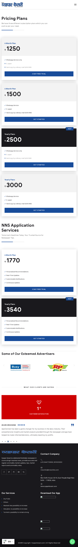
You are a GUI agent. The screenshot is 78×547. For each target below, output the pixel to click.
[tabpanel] (39, 430)
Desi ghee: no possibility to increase (15, 509)
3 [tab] (8, 441)
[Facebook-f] (4, 471)
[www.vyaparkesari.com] (41, 484)
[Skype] (23, 471)
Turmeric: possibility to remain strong (16, 512)
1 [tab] (2, 441)
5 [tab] (14, 441)
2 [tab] (5, 441)
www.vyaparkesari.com (49, 486)
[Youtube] (18, 471)
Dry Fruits (6, 499)
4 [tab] (11, 441)
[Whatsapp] (72, 541)
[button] (4, 365)
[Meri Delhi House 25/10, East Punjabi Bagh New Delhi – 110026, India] (41, 475)
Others (5, 502)
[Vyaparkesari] (12, 5)
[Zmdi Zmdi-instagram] (13, 471)
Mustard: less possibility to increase (15, 505)
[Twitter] (8, 471)
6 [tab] (16, 441)
